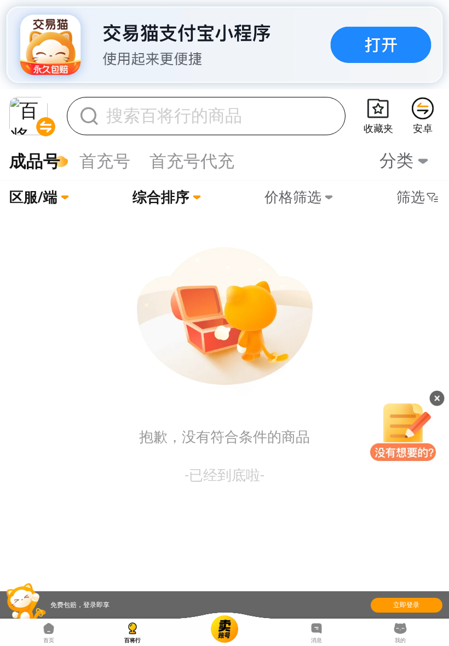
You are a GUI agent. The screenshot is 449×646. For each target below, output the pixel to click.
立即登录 (406, 605)
